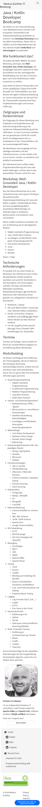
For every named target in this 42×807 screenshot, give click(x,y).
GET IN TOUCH (21, 723)
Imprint (26, 798)
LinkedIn (13, 747)
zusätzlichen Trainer (18, 88)
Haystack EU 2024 (13, 758)
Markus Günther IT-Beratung (12, 5)
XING (11, 742)
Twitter (12, 737)
